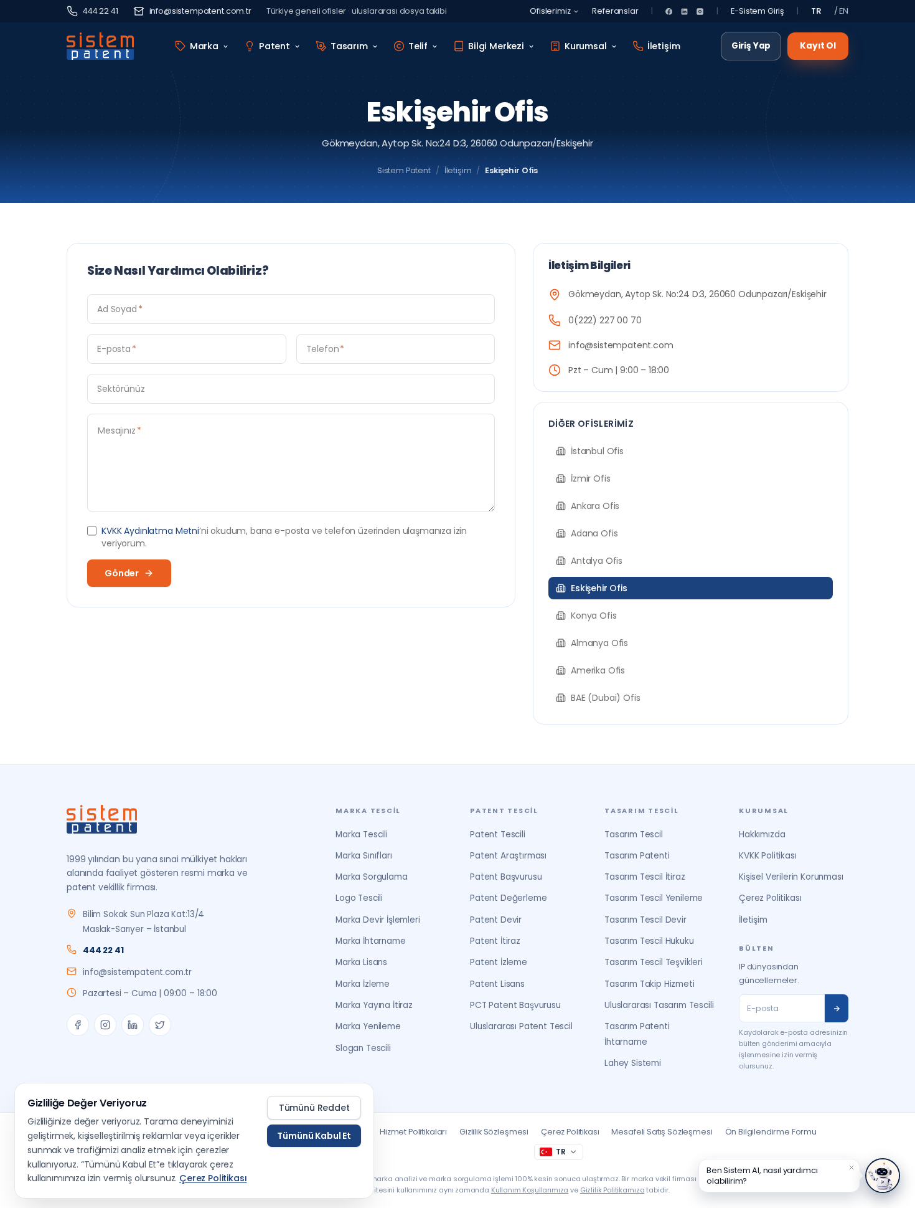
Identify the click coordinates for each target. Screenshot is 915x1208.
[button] (851, 1167)
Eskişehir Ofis (599, 588)
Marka (204, 46)
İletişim (663, 46)
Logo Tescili (359, 898)
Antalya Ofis (596, 560)
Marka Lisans (361, 962)
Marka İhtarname (371, 941)
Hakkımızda (762, 834)
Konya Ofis (593, 615)
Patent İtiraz (495, 941)
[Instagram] (700, 11)
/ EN (841, 11)
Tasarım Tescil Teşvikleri (653, 962)
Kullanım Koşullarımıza (529, 1190)
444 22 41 (100, 11)
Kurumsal (586, 46)
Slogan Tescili (363, 1048)
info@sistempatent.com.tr (200, 11)
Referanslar (615, 11)
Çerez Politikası (770, 898)
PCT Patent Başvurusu (515, 1005)
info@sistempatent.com (620, 345)
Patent (274, 46)
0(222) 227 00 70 (604, 320)
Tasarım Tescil (633, 834)
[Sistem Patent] (100, 46)
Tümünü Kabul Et (314, 1136)
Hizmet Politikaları (413, 1131)
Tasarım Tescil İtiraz (644, 877)
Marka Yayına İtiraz (374, 1005)
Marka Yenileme (368, 1026)
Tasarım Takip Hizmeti (649, 984)
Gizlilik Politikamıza (612, 1190)
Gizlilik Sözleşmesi (493, 1131)
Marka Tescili (362, 834)
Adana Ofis (594, 533)
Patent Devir (496, 920)
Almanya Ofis (599, 643)
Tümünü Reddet (314, 1107)
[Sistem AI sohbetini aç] (882, 1175)
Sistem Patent (404, 170)
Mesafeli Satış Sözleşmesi (661, 1131)
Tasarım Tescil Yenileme (653, 898)
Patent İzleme (498, 962)
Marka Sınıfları (364, 856)
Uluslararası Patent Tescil (521, 1026)
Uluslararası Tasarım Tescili (659, 1005)
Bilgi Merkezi (496, 46)
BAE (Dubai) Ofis (605, 698)
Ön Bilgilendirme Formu (771, 1131)
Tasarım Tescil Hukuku (649, 941)
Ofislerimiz (550, 11)
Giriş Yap (751, 46)
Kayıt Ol (818, 46)
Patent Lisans (497, 984)
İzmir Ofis (590, 478)
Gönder (122, 573)
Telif (418, 46)
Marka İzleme (363, 984)
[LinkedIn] (684, 11)
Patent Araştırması (508, 856)
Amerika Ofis (598, 670)
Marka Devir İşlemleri (378, 920)
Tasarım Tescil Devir (645, 920)
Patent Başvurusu (506, 877)
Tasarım (349, 46)
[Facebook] (669, 11)
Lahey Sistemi (632, 1063)
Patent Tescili (497, 834)
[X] (160, 1025)
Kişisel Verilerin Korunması (791, 877)
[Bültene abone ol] (836, 1008)
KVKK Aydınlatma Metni (150, 531)
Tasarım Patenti (637, 856)
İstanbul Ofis (597, 451)
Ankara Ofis (595, 506)
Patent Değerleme (508, 898)
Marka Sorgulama (372, 877)
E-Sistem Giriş (757, 11)
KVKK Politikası (768, 856)
